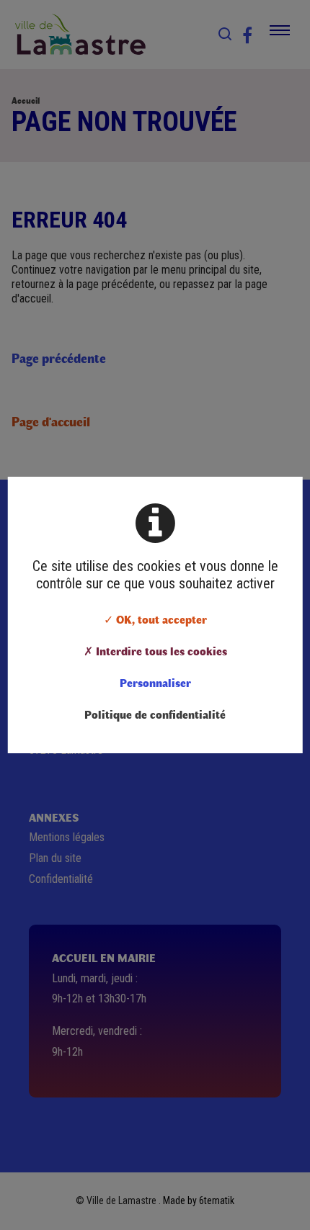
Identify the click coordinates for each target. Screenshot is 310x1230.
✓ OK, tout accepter (155, 619)
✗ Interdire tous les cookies (155, 650)
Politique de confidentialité (155, 714)
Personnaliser (155, 682)
